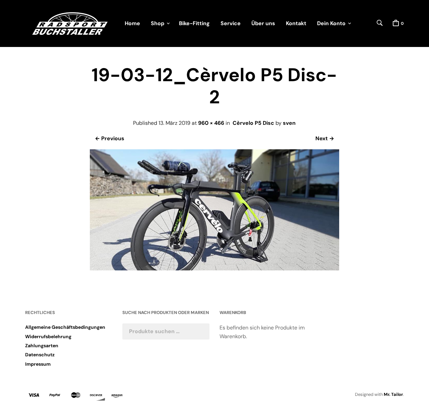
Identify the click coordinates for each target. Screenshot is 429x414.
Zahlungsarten (41, 346)
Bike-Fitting (194, 23)
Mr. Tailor (393, 394)
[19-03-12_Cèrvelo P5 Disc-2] (214, 268)
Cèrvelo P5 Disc (253, 122)
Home (132, 23)
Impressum (38, 364)
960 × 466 (211, 122)
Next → (324, 138)
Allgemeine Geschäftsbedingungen (65, 327)
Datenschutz (40, 355)
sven (289, 122)
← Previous (109, 138)
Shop (157, 23)
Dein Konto (331, 23)
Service (231, 23)
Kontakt (296, 23)
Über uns (263, 23)
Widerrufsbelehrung (48, 336)
